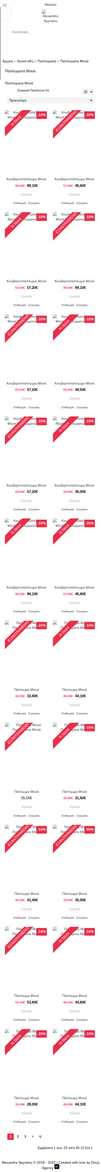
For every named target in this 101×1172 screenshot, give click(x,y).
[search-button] (5, 32)
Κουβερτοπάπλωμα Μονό (26, 179)
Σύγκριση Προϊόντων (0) (33, 90)
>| (39, 1136)
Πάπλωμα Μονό (26, 690)
